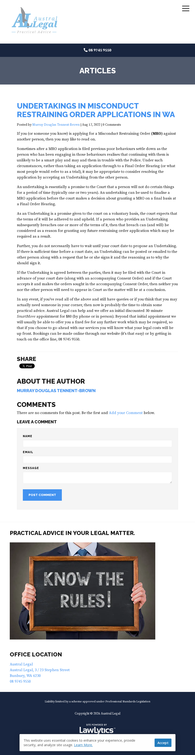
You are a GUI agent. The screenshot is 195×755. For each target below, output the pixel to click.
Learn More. (83, 745)
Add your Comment (126, 412)
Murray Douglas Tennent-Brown (56, 125)
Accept (163, 742)
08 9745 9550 (99, 50)
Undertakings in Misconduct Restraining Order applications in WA (96, 110)
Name (27, 436)
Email (28, 452)
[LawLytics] (97, 729)
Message (31, 468)
